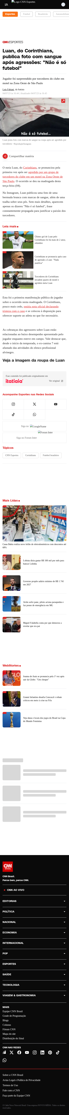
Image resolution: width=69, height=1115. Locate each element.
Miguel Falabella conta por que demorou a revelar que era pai (42, 624)
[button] (34, 123)
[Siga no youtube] (55, 404)
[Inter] (4, 1052)
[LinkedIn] (42, 1052)
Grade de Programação (14, 1015)
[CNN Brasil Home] (29, 4)
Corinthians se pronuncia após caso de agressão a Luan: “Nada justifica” (50, 259)
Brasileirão (43, 14)
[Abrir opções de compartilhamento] (5, 156)
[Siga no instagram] (13, 404)
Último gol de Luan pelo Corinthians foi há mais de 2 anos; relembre (50, 239)
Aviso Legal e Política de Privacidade (21, 1080)
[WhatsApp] (4, 1060)
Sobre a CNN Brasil (13, 1075)
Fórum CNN (9, 1029)
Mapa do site (9, 1033)
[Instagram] (35, 1052)
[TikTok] (58, 1052)
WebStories (11, 665)
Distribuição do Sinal (13, 1038)
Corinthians (30, 167)
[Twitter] (11, 1052)
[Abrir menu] (6, 4)
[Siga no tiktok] (13, 414)
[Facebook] (19, 1052)
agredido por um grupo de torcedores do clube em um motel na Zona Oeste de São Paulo (33, 176)
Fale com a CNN (11, 1090)
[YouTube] (27, 1052)
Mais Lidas (10, 500)
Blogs (6, 1020)
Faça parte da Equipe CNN (16, 1095)
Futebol (26, 14)
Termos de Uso (10, 1085)
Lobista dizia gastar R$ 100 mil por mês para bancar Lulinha (43, 562)
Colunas (7, 1024)
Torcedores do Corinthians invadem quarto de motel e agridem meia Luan (47, 279)
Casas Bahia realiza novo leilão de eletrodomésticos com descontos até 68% (34, 546)
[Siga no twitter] (34, 404)
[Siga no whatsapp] (34, 414)
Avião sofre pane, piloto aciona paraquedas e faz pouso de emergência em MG (43, 604)
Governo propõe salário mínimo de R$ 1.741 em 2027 (43, 583)
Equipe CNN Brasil (13, 1011)
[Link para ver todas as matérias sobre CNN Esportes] (13, 42)
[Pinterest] (50, 1052)
